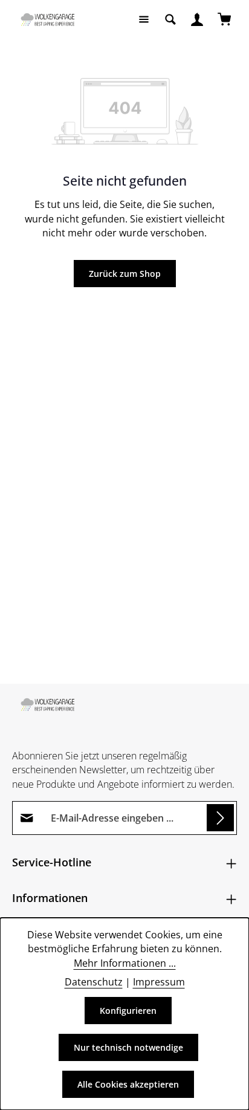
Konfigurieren (128, 1010)
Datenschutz (94, 981)
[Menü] (144, 19)
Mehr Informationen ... (125, 963)
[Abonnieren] (220, 817)
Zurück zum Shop (125, 273)
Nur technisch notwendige (128, 1047)
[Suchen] (170, 19)
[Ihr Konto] (197, 19)
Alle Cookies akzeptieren (128, 1084)
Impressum (159, 981)
